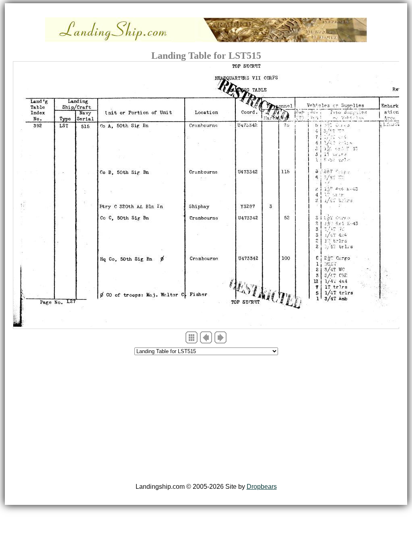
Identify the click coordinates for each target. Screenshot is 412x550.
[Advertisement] (206, 420)
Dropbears (262, 486)
